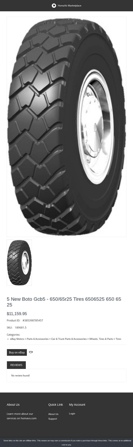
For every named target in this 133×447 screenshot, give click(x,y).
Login (72, 413)
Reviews (16, 365)
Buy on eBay (17, 352)
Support (52, 418)
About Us (53, 414)
